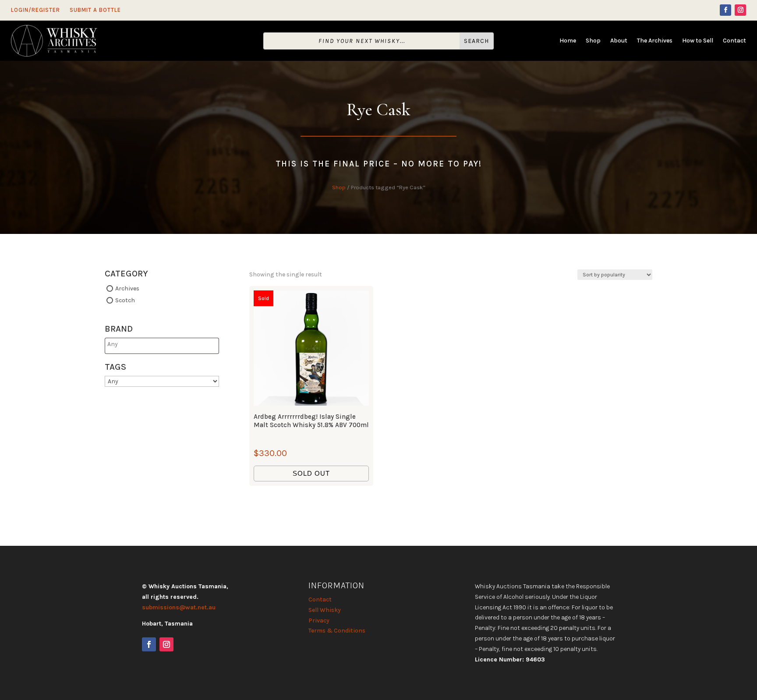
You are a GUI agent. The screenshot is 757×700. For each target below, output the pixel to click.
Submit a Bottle (95, 10)
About (618, 41)
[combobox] (162, 346)
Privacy (318, 620)
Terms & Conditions (336, 630)
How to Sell (697, 41)
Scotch (125, 300)
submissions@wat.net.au (179, 607)
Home (567, 41)
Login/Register (35, 10)
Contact (734, 41)
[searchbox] (141, 344)
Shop (593, 41)
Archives (127, 288)
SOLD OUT (311, 473)
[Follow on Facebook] (725, 10)
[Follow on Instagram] (740, 10)
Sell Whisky (324, 610)
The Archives (654, 41)
